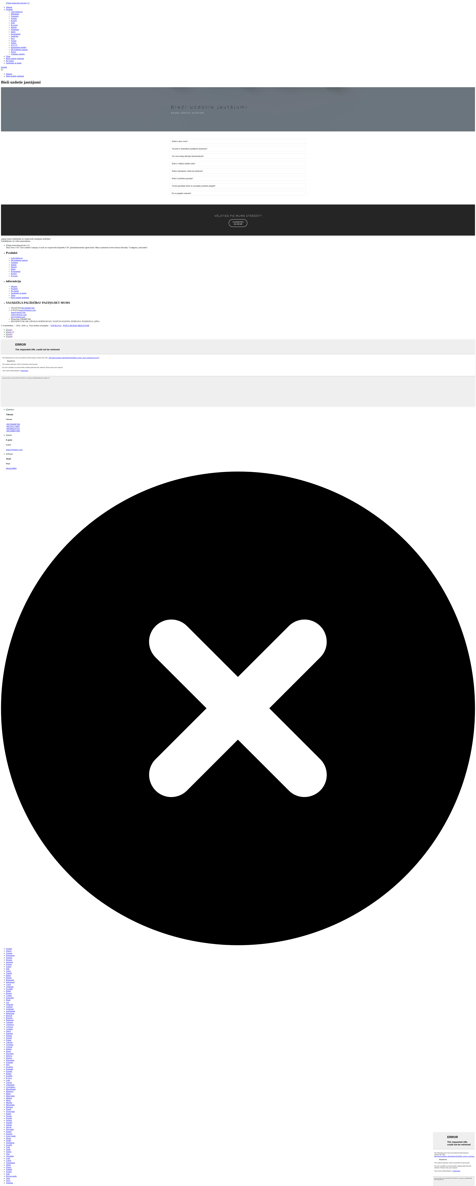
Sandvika (14, 36)
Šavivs (13, 52)
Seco (13, 38)
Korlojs (14, 21)
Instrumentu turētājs (18, 47)
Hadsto (13, 265)
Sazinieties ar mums (13, 63)
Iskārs (13, 32)
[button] (238, 223)
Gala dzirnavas (17, 12)
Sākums (9, 7)
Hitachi (14, 27)
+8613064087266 (13, 424)
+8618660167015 (13, 429)
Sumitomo (15, 29)
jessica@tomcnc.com (27, 310)
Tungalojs (15, 16)
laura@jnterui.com (18, 312)
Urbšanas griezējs (18, 54)
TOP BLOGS (55, 326)
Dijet (13, 23)
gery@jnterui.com (18, 317)
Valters (13, 43)
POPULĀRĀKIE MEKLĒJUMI (76, 326)
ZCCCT (14, 45)
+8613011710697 (13, 426)
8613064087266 (28, 308)
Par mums (10, 61)
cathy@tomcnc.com (19, 315)
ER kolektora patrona (19, 50)
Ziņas (8, 56)
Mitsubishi (15, 14)
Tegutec (14, 18)
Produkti (9, 9)
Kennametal (15, 34)
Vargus (13, 41)
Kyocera (14, 25)
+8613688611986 (13, 431)
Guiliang (14, 262)
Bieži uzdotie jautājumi (15, 58)
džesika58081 (11, 468)
